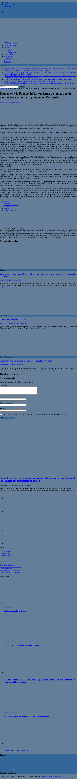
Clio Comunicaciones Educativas (10, 567)
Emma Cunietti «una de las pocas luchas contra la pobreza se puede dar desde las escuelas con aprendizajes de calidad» (38, 479)
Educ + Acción (13, 44)
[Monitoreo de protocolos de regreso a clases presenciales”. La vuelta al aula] (8, 530)
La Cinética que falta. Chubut (15, 611)
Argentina (11, 51)
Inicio (6, 2)
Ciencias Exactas (9, 54)
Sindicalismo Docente (11, 60)
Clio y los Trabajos (6, 553)
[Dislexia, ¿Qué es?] (8, 524)
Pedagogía (7, 58)
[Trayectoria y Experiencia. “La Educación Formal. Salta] (8, 518)
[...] (72, 490)
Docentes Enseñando (6, 569)
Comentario (3, 385)
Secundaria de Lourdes (7, 565)
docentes (7, 208)
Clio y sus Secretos (6, 555)
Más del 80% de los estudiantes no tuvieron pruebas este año (27, 716)
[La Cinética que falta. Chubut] (20, 603)
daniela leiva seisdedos (11, 205)
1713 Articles (22, 228)
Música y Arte (8, 56)
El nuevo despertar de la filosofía (13, 319)
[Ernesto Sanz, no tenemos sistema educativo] (20, 638)
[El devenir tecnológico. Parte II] (20, 743)
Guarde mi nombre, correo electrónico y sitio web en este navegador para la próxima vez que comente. (34, 414)
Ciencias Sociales (5, 551)
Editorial (6, 42)
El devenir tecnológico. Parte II (16, 751)
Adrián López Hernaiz (17, 323)
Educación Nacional (10, 210)
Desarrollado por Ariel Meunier (51, 776)
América (10, 49)
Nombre (3, 397)
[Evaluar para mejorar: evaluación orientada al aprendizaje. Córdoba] (16, 355)
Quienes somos (9, 4)
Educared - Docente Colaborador (10, 572)
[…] (1, 287)
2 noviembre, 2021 (6, 365)
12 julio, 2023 (4, 102)
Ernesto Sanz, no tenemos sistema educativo (21, 645)
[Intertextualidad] (8, 543)
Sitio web (3, 408)
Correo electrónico (6, 403)
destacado (7, 206)
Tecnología (7, 62)
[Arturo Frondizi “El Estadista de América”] (8, 498)
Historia (6, 47)
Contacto (7, 8)
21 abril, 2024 (4, 280)
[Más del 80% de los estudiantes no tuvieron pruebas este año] (20, 709)
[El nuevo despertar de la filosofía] (16, 314)
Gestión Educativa (10, 45)
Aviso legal (7, 6)
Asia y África (12, 53)
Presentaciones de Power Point (9, 570)
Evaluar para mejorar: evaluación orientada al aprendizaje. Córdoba (26, 361)
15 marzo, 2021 (5, 323)
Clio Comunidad (14, 102)
